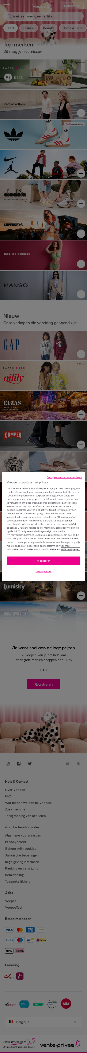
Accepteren (43, 560)
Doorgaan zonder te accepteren (64, 477)
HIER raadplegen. (70, 549)
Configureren (44, 571)
